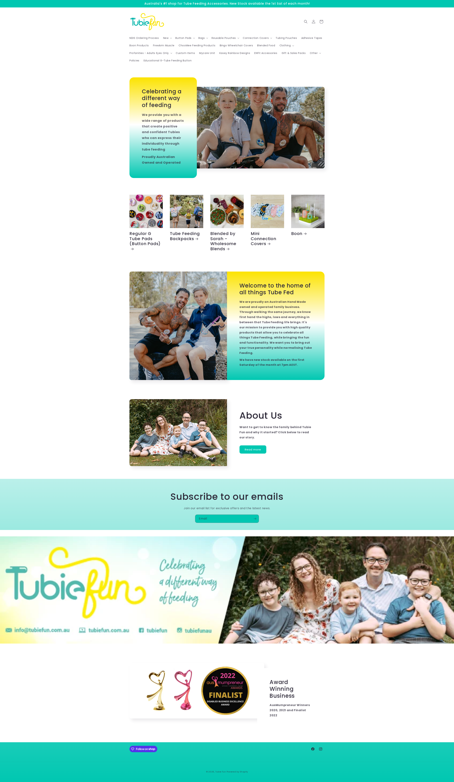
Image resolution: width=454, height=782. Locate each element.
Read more (253, 449)
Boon (296, 233)
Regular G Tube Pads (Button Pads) (145, 239)
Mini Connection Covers (263, 238)
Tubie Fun (220, 771)
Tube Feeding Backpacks (185, 236)
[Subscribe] (255, 519)
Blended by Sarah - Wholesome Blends (223, 241)
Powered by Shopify (237, 771)
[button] (167, 38)
